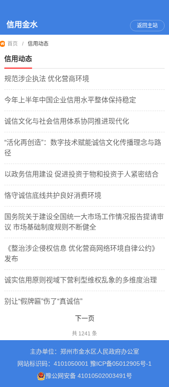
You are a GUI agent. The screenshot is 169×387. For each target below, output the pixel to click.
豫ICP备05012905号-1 (121, 363)
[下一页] (84, 318)
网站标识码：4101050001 (52, 363)
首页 (12, 44)
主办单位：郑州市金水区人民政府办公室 (84, 351)
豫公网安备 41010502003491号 (89, 375)
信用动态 (38, 44)
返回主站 (147, 26)
